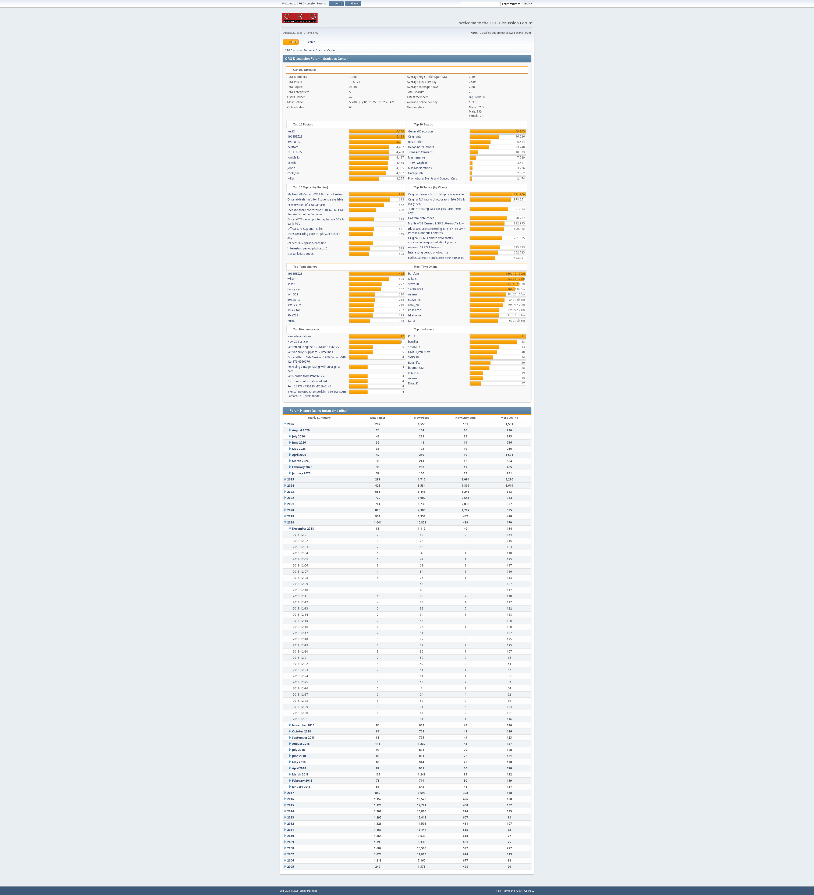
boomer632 (416, 368)
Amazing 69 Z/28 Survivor (425, 247)
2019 (290, 516)
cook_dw (293, 173)
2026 (290, 424)
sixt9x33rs (294, 305)
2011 (290, 830)
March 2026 (300, 461)
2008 (290, 848)
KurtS (291, 131)
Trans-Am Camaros (420, 152)
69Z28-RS (293, 142)
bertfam (292, 147)
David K (413, 383)
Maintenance (416, 157)
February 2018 (302, 780)
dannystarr (294, 289)
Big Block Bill (477, 97)
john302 (292, 294)
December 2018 (303, 528)
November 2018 (303, 725)
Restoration (415, 142)
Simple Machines (308, 890)
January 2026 (301, 473)
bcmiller (292, 163)
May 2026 (299, 449)
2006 (290, 860)
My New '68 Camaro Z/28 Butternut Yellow (315, 194)
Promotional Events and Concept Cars (432, 178)
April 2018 (299, 768)
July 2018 (298, 750)
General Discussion (420, 131)
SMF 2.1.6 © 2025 (289, 890)
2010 (290, 836)
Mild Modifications (420, 168)
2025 (290, 479)
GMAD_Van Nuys (419, 352)
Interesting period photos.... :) (307, 248)
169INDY (414, 347)
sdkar (291, 284)
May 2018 (299, 762)
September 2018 (303, 737)
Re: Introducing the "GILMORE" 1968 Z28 (314, 347)
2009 (290, 842)
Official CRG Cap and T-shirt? (305, 229)
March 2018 (300, 774)
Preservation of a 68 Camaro (306, 205)
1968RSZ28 (294, 136)
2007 (290, 854)
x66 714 (413, 373)
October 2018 (301, 731)
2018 (290, 522)
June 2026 (299, 442)
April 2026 (299, 455)
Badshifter (415, 363)
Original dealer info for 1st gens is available (315, 199)
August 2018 (301, 744)
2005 (290, 867)
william (291, 178)
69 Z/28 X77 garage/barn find (306, 243)
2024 (290, 485)
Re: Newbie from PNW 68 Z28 (306, 376)
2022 (290, 498)
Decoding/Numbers (421, 147)
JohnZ (291, 168)
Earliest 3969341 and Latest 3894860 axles (436, 258)
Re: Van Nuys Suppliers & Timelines (310, 352)
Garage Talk (415, 173)
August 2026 (301, 430)
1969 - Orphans (418, 163)
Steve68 (413, 284)
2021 (290, 504)
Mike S (412, 279)
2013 (290, 817)
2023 (290, 492)
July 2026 (298, 436)
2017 (290, 793)
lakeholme (415, 315)
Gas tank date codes (300, 254)
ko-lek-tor (293, 310)
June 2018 (299, 756)
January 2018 (301, 787)
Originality (414, 136)
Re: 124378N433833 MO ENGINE (309, 386)
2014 (290, 811)
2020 (290, 510)
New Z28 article (297, 342)
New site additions (299, 336)
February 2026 (302, 467)
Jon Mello (293, 157)
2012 (290, 823)
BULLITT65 (294, 152)
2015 (290, 805)
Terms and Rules (512, 890)
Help (498, 890)
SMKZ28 (292, 315)
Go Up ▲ (529, 890)
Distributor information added (307, 381)
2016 (290, 799)
